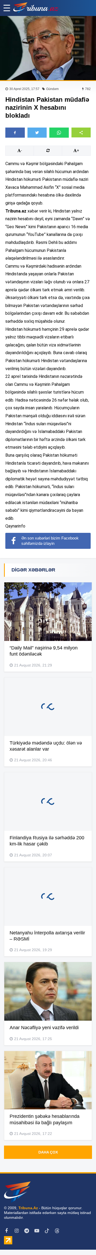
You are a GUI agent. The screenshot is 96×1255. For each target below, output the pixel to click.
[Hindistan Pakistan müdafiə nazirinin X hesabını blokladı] (48, 48)
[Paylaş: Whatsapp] (59, 133)
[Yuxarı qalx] (81, 1240)
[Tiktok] (47, 1231)
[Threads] (57, 1231)
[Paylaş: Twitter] (37, 133)
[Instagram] (16, 1231)
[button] (81, 132)
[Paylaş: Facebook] (15, 133)
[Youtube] (36, 1231)
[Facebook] (6, 1231)
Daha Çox (48, 1152)
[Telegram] (26, 1231)
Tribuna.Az (28, 1208)
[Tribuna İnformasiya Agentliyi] (36, 8)
